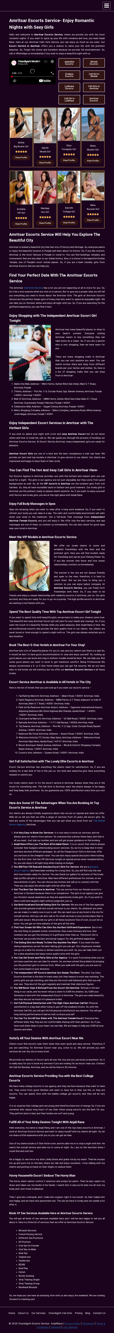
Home (11, 1313)
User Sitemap (69, 1327)
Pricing (78, 1313)
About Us (23, 1313)
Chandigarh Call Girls (60, 1313)
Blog (87, 1313)
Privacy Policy (72, 1323)
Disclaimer (88, 1323)
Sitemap (55, 1327)
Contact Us (99, 1313)
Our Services (38, 1313)
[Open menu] (106, 5)
